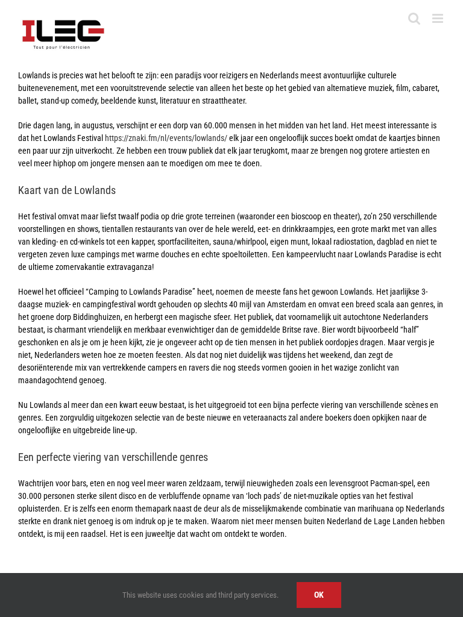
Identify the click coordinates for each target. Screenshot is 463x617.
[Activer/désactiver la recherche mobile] (414, 18)
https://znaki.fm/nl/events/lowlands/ (166, 138)
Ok (319, 595)
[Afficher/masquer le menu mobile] (438, 18)
